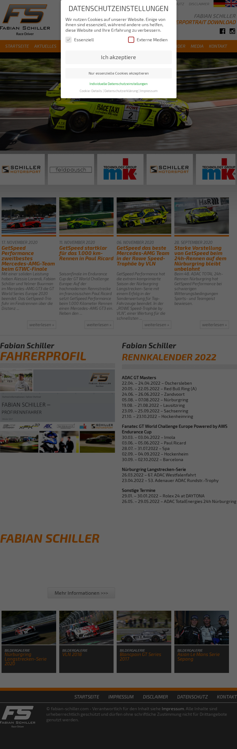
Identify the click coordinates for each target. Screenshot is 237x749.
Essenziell (84, 39)
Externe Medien (152, 39)
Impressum (149, 91)
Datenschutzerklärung (121, 91)
